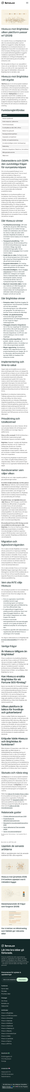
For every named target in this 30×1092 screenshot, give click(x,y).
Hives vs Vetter (6, 1036)
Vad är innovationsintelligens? (12, 831)
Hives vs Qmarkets (7, 1018)
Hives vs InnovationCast (8, 1033)
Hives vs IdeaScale (7, 1025)
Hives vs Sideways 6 (7, 1028)
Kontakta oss (5, 1003)
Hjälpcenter (4, 1006)
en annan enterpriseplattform (9, 639)
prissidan (16, 251)
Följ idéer (4, 991)
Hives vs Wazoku (6, 1031)
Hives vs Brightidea (7, 1013)
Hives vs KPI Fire (6, 1043)
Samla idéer (5, 988)
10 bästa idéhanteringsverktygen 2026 (14, 816)
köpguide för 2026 (18, 800)
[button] (26, 2)
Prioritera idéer (5, 993)
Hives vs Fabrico (6, 1041)
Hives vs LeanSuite (7, 1038)
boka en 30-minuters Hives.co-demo (18, 794)
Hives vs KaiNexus (7, 1023)
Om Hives (4, 1000)
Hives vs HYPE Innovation (9, 1015)
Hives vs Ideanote (6, 1020)
